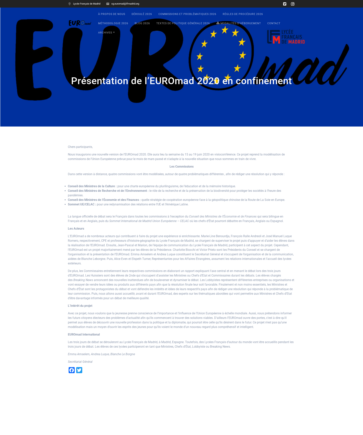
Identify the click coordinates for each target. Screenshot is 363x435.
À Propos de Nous (111, 14)
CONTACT (273, 23)
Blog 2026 (142, 23)
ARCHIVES (105, 32)
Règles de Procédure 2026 (243, 14)
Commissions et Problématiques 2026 (187, 14)
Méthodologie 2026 (113, 23)
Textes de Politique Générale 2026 (183, 23)
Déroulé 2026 (142, 14)
